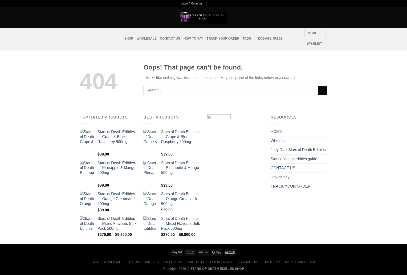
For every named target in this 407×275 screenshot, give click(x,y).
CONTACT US (170, 38)
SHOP (128, 38)
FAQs (247, 38)
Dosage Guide (270, 38)
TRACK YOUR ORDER (223, 38)
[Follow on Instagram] (215, 3)
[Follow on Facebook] (210, 3)
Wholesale (147, 38)
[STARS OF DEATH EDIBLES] (203, 18)
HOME (276, 132)
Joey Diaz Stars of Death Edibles (298, 150)
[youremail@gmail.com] (82, 39)
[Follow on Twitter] (219, 3)
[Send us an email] (224, 3)
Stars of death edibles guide (294, 159)
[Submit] (322, 90)
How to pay (193, 38)
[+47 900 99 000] (102, 39)
